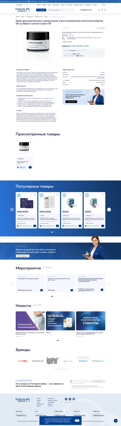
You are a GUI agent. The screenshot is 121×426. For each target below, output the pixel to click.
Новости (63, 4)
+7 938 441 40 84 (40, 415)
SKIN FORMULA (66, 28)
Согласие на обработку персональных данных (93, 421)
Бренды (44, 4)
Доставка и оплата (78, 4)
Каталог (39, 4)
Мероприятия (55, 4)
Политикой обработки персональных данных (58, 422)
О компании (69, 4)
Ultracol (42, 215)
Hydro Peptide (21, 215)
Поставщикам (87, 4)
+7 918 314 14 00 (59, 415)
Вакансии (50, 404)
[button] (109, 209)
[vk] (70, 399)
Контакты (95, 4)
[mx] (74, 399)
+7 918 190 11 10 (85, 10)
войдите (66, 46)
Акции (49, 4)
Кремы (103, 84)
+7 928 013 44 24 (98, 415)
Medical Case (66, 215)
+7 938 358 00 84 (79, 415)
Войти (103, 4)
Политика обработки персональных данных (27, 421)
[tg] (66, 399)
